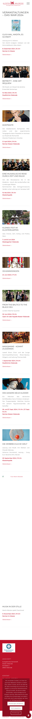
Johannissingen (10, 271)
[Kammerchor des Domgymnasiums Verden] (16, 164)
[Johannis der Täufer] (16, 262)
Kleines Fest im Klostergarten (10, 229)
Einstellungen (16, 712)
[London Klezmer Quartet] (16, 295)
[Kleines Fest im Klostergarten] (16, 217)
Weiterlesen (6, 54)
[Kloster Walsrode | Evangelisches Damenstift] (13, 3)
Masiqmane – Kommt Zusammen (12, 347)
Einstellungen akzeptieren (16, 703)
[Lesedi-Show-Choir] (16, 337)
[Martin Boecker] (16, 539)
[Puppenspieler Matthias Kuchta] (16, 384)
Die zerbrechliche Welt (14, 444)
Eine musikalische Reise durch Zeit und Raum (14, 175)
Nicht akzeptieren (16, 708)
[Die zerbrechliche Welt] (16, 435)
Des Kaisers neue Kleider (15, 393)
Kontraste (7, 125)
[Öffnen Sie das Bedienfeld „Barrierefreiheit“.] (28, 715)
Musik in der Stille (12, 607)
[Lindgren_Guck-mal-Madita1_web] (16, 25)
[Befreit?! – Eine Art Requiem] (16, 72)
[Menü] (27, 3)
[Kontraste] (16, 116)
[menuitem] (27, 3)
